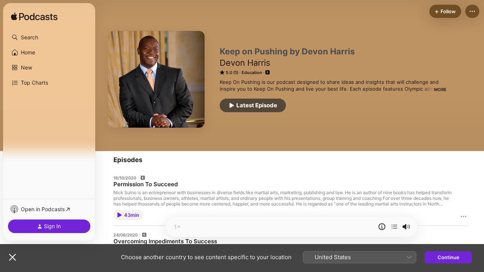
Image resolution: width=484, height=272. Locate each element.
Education (252, 72)
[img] (34, 17)
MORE (440, 89)
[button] (49, 37)
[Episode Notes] (381, 226)
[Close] (12, 257)
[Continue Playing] (394, 226)
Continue (448, 257)
